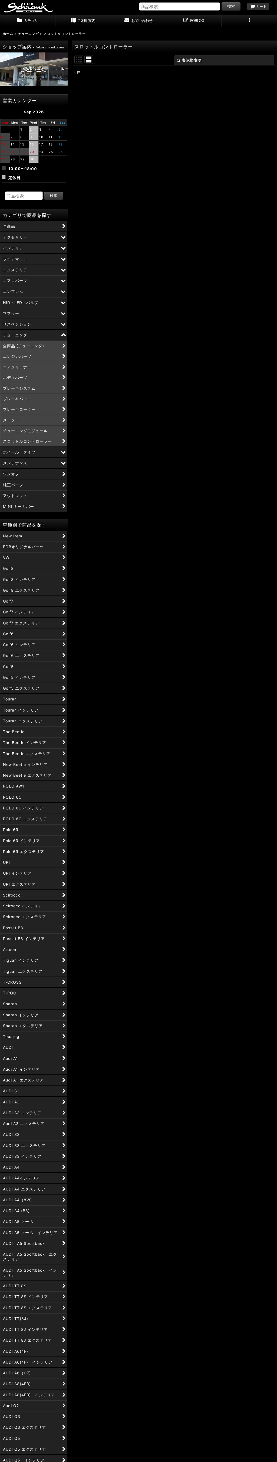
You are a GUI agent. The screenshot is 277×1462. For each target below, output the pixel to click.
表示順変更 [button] (192, 60)
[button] (249, 21)
